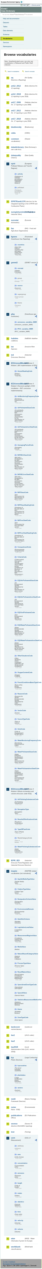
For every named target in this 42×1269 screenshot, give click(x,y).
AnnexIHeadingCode (21, 371)
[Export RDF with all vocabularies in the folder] (36, 168)
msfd (13, 1099)
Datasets (6, 22)
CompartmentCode (21, 547)
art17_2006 (16, 102)
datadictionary (17, 147)
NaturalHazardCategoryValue (21, 954)
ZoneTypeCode (21, 1017)
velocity (20, 1220)
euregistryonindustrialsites (17, 212)
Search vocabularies (13, 71)
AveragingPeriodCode (21, 445)
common (15, 139)
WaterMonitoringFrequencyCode (21, 740)
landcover (15, 1027)
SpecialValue (21, 993)
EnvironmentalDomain (21, 909)
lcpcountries (21, 1065)
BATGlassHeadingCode (21, 505)
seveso (14, 1124)
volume (20, 1229)
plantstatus (21, 1075)
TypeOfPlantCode (21, 829)
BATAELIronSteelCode (21, 474)
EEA (12, 2)
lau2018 (14, 1047)
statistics (21, 1202)
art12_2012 (16, 86)
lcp (12, 1058)
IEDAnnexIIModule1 (17, 363)
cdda (13, 133)
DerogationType (21, 809)
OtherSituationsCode (21, 656)
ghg (13, 314)
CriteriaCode (21, 557)
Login (24, 5)
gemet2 (14, 263)
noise (13, 1107)
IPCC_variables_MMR (21, 329)
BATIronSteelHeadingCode (21, 533)
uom (13, 1138)
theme (20, 1009)
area (19, 1154)
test (12, 1132)
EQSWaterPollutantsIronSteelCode (21, 640)
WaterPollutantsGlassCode (21, 752)
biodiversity (16, 127)
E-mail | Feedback (9, 1262)
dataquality (16, 155)
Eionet (12, 14)
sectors (20, 1088)
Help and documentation (11, 18)
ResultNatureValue (21, 972)
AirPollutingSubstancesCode (21, 799)
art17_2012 (16, 111)
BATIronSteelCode (21, 520)
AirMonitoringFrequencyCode (21, 396)
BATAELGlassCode (21, 455)
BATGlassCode (21, 492)
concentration (21, 1163)
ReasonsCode (21, 694)
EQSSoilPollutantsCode (21, 612)
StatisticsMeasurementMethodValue (21, 1000)
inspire (14, 871)
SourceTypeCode (21, 719)
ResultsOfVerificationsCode (21, 819)
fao (12, 228)
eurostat (14, 220)
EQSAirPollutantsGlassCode (21, 580)
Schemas (6, 34)
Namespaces (7, 46)
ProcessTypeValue (21, 963)
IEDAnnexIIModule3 (17, 384)
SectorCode (21, 710)
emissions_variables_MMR (21, 322)
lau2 (13, 1041)
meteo (20, 1193)
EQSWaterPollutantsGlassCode (21, 625)
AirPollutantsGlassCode (21, 408)
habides (14, 338)
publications (16, 1115)
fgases (14, 237)
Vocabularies (7, 38)
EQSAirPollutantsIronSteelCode (21, 597)
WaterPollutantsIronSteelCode (21, 768)
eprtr (13, 164)
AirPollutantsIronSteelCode (21, 427)
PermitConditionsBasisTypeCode (21, 682)
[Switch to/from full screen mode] (28, 5)
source (20, 285)
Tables (5, 26)
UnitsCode (21, 729)
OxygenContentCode (21, 672)
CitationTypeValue (21, 889)
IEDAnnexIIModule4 (17, 789)
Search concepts (30, 71)
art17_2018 (16, 119)
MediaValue (21, 947)
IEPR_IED (15, 860)
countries (21, 245)
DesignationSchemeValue (21, 899)
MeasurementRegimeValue (21, 935)
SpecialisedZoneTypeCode (21, 984)
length (20, 1183)
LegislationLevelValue (21, 927)
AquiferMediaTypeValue (21, 879)
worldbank (15, 1247)
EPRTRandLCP (17, 201)
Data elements (8, 30)
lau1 (13, 1035)
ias (12, 347)
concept (20, 268)
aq (12, 78)
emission (21, 1173)
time (19, 1212)
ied (12, 355)
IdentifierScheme (21, 919)
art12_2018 (16, 94)
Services (6, 42)
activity (20, 174)
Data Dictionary (19, 14)
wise (13, 1239)
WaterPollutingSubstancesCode (21, 847)
